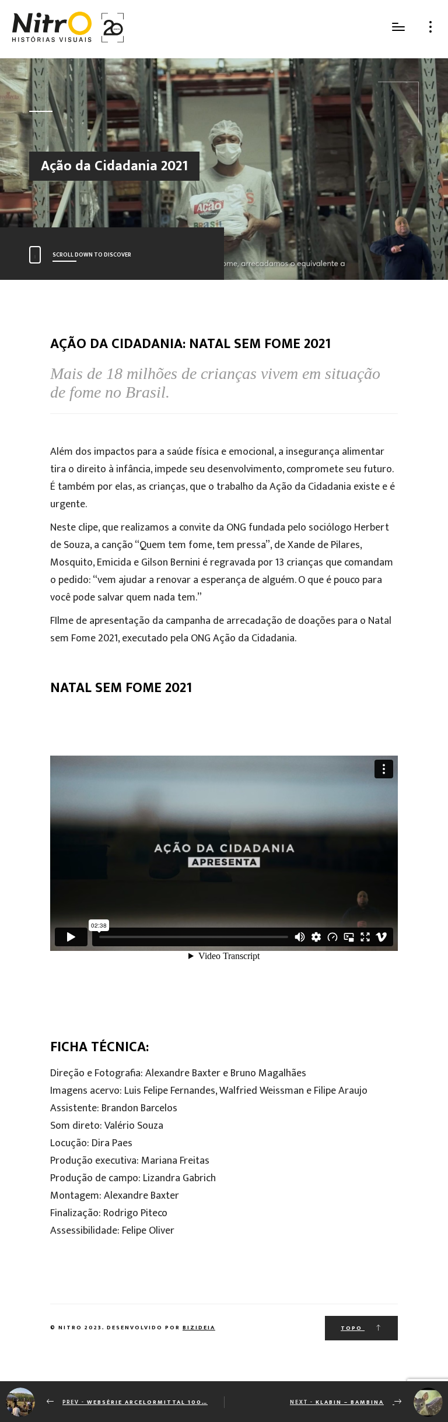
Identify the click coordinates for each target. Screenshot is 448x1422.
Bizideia (199, 1327)
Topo (353, 1328)
